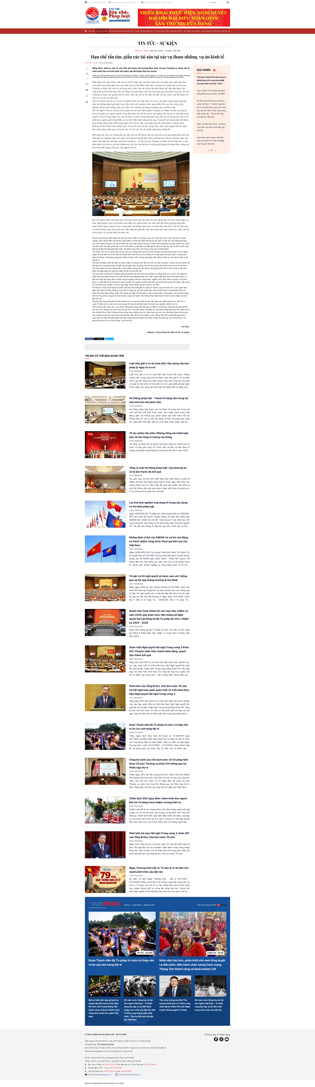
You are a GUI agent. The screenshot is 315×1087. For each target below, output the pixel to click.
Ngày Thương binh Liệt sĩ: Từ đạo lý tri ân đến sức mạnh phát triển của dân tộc (211, 127)
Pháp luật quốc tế (176, 31)
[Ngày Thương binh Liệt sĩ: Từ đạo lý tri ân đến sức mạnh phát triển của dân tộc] (105, 879)
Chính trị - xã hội (141, 51)
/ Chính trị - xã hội (118, 37)
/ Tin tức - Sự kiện (102, 37)
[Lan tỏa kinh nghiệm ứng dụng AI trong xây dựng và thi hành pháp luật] (105, 514)
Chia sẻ (89, 339)
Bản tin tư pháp (156, 51)
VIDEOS (127, 905)
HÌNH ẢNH (137, 905)
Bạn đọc (224, 31)
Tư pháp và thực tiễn (161, 31)
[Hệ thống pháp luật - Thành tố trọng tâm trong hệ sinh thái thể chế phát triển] (105, 409)
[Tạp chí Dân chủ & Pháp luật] (108, 15)
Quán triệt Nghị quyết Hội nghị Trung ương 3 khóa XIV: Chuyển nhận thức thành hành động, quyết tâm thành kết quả (159, 651)
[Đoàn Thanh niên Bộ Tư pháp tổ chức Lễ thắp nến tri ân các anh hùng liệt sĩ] (105, 736)
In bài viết (110, 339)
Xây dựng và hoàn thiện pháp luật (121, 31)
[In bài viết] (87, 102)
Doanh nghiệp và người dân (210, 31)
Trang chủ (91, 37)
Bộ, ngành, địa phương (192, 31)
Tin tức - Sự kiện (102, 31)
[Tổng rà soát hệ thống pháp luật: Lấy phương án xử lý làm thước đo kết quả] (105, 479)
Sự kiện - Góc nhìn (172, 51)
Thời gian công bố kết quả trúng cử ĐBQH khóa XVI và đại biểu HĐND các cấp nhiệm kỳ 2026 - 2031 (211, 80)
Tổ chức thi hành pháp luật (143, 31)
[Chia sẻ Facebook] (87, 90)
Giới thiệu (91, 31)
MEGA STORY (149, 905)
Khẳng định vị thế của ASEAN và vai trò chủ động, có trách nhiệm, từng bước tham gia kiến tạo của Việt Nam (159, 541)
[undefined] (140, 183)
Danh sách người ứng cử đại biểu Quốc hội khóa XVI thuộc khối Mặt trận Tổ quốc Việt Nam (210, 140)
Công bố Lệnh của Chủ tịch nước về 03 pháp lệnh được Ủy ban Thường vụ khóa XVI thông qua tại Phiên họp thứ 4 (158, 763)
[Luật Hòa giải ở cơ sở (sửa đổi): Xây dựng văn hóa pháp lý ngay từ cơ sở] (105, 375)
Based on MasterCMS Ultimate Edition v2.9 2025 (104, 1083)
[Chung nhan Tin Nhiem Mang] (217, 1034)
